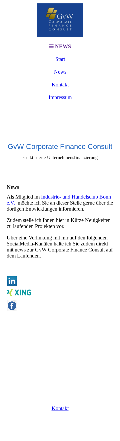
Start (60, 59)
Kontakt (60, 84)
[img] (60, 20)
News (60, 72)
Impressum (60, 97)
